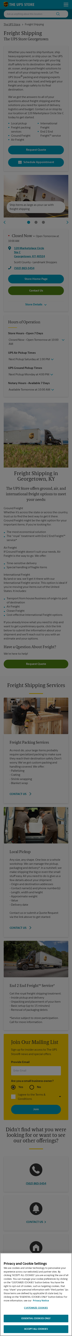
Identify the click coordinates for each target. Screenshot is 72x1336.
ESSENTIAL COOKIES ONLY (36, 1318)
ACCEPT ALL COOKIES (36, 1329)
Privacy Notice (41, 1301)
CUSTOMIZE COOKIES (36, 1308)
